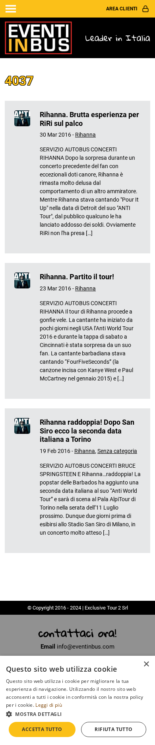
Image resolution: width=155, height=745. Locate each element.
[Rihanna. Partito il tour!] (22, 331)
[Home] (39, 37)
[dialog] (77, 700)
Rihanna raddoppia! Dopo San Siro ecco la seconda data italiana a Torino (87, 430)
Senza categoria (117, 451)
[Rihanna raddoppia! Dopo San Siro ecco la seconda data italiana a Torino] (22, 480)
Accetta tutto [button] (42, 729)
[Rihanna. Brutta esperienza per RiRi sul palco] (22, 177)
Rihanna (85, 134)
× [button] (146, 664)
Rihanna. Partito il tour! (77, 277)
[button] (77, 714)
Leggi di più (48, 705)
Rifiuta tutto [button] (113, 729)
